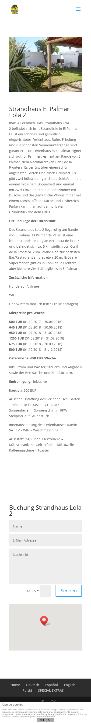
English (69, 685)
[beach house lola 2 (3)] (45, 90)
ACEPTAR (45, 720)
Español (51, 685)
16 (70, 86)
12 (54, 86)
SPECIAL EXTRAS (51, 690)
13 (58, 86)
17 (74, 86)
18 (78, 86)
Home (15, 685)
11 (50, 86)
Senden (69, 590)
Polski (27, 690)
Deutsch (32, 685)
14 (62, 86)
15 (66, 86)
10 (46, 86)
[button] (45, 621)
